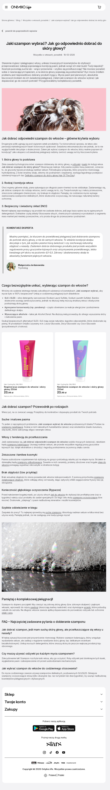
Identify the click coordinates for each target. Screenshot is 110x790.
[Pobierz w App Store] (66, 728)
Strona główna (8, 20)
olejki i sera (7, 613)
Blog (18, 20)
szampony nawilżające (12, 427)
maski (84, 164)
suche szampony (53, 512)
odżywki (76, 164)
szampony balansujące (18, 444)
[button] (6, 7)
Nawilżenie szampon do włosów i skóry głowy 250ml (80, 388)
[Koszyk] (100, 7)
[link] (44, 752)
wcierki (87, 607)
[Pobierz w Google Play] (43, 728)
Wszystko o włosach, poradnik (36, 20)
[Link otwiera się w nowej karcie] (57, 752)
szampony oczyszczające (85, 497)
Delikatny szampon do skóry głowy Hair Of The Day (49, 175)
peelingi (34, 607)
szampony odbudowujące (29, 462)
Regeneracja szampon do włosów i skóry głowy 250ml (25, 388)
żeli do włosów (58, 494)
